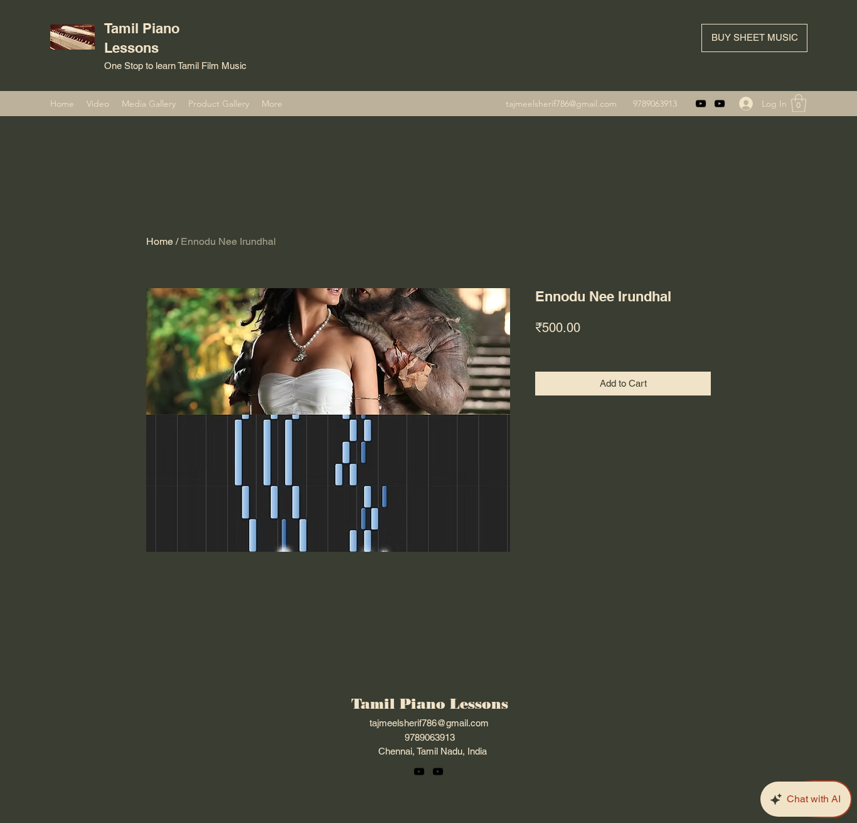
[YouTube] (701, 103)
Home (159, 241)
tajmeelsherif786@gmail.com (561, 103)
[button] (798, 103)
